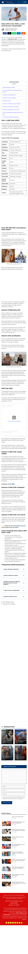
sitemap (20, 898)
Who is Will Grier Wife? (9, 87)
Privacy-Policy (21, 897)
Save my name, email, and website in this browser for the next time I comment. (14, 797)
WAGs (12, 602)
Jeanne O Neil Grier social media (11, 103)
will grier (13, 604)
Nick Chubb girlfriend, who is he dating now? (18, 845)
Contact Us (14, 897)
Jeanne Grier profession (9, 97)
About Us (9, 897)
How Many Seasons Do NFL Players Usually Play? (18, 822)
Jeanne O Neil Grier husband (10, 106)
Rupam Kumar (13, 28)
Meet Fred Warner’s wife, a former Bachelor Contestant (18, 830)
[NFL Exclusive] (7, 2)
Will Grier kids (6, 100)
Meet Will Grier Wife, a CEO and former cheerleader (18, 867)
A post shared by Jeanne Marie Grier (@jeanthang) (14, 435)
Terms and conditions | (12, 898)
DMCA (4, 897)
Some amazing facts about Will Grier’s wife (13, 113)
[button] (19, 2)
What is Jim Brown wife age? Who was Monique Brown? (18, 860)
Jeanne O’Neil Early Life (9, 95)
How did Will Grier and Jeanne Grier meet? (12, 91)
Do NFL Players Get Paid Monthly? (17, 837)
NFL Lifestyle (6, 602)
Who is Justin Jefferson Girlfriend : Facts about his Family (18, 853)
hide (14, 84)
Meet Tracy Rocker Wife (17, 816)
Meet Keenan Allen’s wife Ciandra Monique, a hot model (19, 883)
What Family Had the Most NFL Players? (18, 875)
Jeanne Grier (6, 604)
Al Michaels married (19, 525)
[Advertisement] (14, 67)
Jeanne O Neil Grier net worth (11, 109)
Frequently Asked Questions (11, 117)
